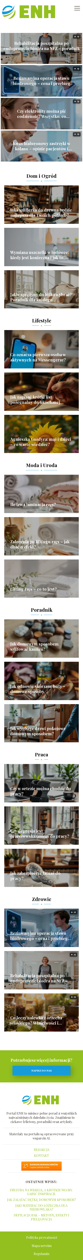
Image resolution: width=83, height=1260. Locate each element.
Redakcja (41, 1150)
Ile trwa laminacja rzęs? (33, 504)
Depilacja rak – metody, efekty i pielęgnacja (41, 1217)
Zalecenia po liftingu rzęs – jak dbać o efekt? (40, 544)
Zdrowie (41, 899)
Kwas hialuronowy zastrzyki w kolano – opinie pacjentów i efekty (41, 146)
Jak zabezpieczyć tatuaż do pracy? (35, 875)
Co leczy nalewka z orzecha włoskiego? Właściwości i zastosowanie (36, 1020)
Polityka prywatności (41, 1237)
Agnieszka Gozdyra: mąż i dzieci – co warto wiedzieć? (40, 442)
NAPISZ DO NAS (41, 1070)
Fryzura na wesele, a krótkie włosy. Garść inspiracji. (41, 1192)
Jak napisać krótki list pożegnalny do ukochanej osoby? (35, 399)
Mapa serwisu (42, 1246)
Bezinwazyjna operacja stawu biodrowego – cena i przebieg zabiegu (41, 81)
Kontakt (41, 1155)
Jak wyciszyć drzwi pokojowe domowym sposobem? (38, 731)
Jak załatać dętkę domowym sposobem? (41, 1200)
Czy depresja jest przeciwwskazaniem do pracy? (39, 833)
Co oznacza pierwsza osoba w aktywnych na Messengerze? (38, 357)
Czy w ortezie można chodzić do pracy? (40, 791)
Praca (41, 754)
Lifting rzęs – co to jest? (33, 589)
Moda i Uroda (41, 465)
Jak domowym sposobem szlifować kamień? (34, 646)
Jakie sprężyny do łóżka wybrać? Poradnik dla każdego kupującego (41, 297)
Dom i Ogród (41, 176)
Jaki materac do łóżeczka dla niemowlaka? (41, 1207)
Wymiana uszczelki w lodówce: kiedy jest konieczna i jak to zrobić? (39, 255)
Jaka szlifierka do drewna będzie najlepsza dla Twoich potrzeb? (41, 212)
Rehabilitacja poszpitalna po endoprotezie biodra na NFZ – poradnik (41, 46)
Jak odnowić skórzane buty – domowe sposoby (37, 689)
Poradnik (41, 609)
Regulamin (41, 1254)
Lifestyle (41, 320)
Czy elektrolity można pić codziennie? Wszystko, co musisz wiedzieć (41, 113)
